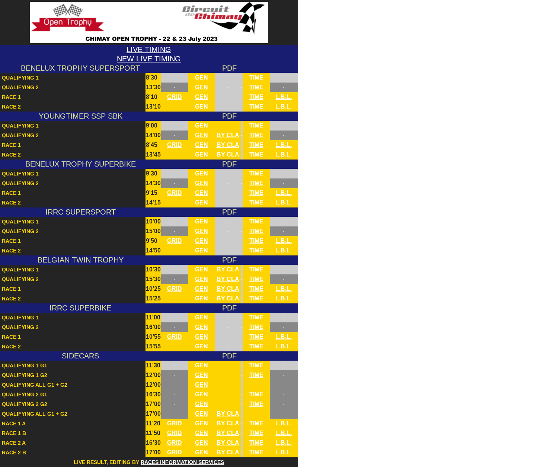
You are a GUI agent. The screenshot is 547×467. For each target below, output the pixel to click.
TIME (256, 77)
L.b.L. (283, 97)
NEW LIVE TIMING (149, 59)
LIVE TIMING (149, 49)
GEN (201, 77)
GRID (174, 97)
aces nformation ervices (182, 462)
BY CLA (228, 135)
